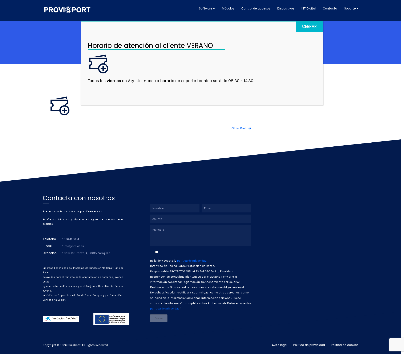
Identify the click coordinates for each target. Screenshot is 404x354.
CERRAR (309, 26)
